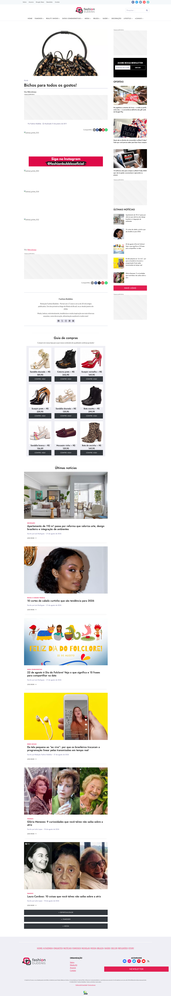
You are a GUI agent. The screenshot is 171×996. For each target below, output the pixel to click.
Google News (40, 2)
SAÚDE (107, 948)
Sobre (24, 2)
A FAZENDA (48, 948)
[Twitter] (136, 2)
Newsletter (49, 2)
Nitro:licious (32, 250)
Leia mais (32, 538)
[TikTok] (148, 2)
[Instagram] (140, 2)
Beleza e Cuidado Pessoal (36, 598)
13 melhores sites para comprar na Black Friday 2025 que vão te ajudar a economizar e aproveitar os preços (130, 173)
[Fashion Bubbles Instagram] (66, 161)
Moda (26, 80)
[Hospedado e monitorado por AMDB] (86, 992)
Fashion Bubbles (35, 124)
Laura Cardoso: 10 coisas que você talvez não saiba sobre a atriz (64, 896)
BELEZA (100, 948)
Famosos (30, 819)
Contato (57, 2)
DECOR (114, 948)
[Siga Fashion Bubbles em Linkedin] (69, 321)
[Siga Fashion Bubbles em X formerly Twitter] (62, 321)
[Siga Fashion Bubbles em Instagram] (65, 321)
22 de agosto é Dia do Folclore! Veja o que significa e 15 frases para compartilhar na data (63, 674)
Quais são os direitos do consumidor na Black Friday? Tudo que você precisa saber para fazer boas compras (130, 141)
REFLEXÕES (123, 948)
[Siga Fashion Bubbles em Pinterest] (73, 321)
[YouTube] (144, 2)
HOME (40, 948)
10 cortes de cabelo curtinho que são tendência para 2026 (60, 601)
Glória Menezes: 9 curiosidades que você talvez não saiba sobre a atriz (65, 823)
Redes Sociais (32, 744)
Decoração (116, 18)
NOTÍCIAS (67, 948)
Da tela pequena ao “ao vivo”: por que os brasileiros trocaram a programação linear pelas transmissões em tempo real (63, 748)
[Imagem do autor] (25, 123)
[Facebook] (133, 2)
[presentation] (66, 495)
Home (30, 18)
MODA (93, 948)
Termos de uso (91, 985)
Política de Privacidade (81, 985)
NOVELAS (86, 948)
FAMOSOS (77, 948)
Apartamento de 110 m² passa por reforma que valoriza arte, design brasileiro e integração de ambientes (65, 527)
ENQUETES (58, 948)
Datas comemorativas (34, 669)
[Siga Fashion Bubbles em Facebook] (58, 321)
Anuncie (31, 2)
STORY (131, 948)
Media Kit (73, 965)
